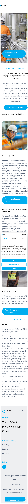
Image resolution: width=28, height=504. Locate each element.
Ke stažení (6, 453)
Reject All (14, 268)
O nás (5, 431)
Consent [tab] (5, 238)
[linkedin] (4, 467)
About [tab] (23, 238)
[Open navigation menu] (24, 6)
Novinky (5, 445)
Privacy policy (15, 484)
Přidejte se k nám (11, 426)
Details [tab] (14, 238)
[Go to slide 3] (19, 60)
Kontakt (5, 449)
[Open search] (19, 6)
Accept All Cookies (14, 260)
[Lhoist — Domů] (6, 411)
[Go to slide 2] (14, 60)
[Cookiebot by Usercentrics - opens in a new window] (21, 235)
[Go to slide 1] (8, 60)
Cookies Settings (13, 264)
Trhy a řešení (9, 422)
